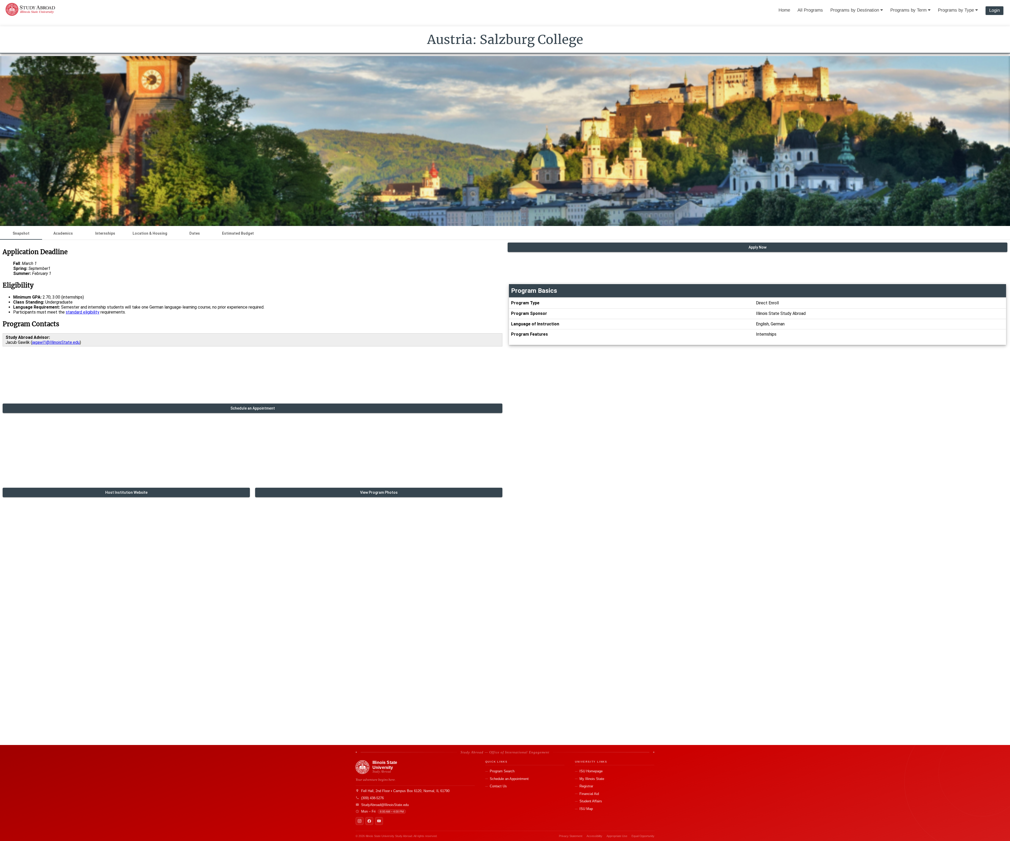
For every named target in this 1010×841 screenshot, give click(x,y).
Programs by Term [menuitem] (909, 10)
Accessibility (594, 836)
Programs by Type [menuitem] (956, 10)
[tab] (21, 233)
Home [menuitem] (784, 10)
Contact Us (498, 786)
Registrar (586, 786)
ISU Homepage (591, 771)
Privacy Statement (570, 836)
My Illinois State (591, 779)
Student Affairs (590, 801)
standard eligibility (82, 312)
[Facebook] (369, 821)
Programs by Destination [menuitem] (855, 10)
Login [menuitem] (994, 10)
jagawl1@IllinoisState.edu (56, 342)
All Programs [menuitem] (810, 10)
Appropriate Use (617, 836)
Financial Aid (589, 794)
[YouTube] (379, 821)
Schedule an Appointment (509, 779)
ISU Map (586, 809)
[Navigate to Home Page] (30, 10)
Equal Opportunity (643, 836)
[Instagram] (359, 821)
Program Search (502, 771)
